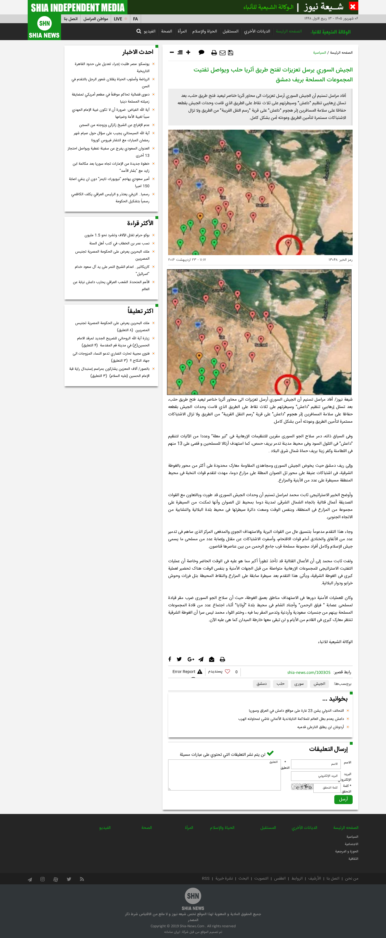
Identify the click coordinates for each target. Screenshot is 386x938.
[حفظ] (230, 53)
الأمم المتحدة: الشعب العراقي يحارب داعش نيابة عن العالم (111, 285)
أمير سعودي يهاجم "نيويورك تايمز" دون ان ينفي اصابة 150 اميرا (109, 182)
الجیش (319, 684)
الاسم (347, 762)
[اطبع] (214, 53)
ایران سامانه (172, 932)
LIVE (118, 19)
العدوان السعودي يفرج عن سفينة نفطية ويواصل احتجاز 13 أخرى (108, 152)
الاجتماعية (351, 844)
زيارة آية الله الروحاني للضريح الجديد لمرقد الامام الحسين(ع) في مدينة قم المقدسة (113, 342)
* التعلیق (285, 765)
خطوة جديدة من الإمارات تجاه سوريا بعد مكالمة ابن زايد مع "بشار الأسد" (111, 167)
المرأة (182, 31)
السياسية (319, 53)
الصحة (166, 31)
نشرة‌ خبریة (224, 878)
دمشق (262, 684)
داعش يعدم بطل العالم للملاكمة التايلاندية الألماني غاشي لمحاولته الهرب (291, 719)
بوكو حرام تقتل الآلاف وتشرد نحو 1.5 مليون (116, 235)
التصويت (261, 878)
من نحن (351, 878)
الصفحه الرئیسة (289, 31)
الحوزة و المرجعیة (346, 851)
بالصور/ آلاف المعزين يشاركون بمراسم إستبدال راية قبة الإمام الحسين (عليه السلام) (109, 372)
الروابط (297, 878)
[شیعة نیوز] (193, 7)
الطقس (280, 878)
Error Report (183, 671)
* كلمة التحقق (346, 788)
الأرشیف (314, 878)
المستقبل (230, 31)
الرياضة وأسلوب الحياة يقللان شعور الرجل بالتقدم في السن (110, 83)
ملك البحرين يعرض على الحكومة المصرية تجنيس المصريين (112, 255)
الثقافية (353, 859)
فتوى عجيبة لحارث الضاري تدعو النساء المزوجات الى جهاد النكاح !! (111, 357)
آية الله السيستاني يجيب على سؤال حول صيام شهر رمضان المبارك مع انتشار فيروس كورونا (111, 137)
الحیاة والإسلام (204, 31)
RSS (206, 878)
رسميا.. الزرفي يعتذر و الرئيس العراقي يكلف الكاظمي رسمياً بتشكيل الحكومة (110, 198)
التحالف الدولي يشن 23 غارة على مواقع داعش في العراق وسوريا (296, 711)
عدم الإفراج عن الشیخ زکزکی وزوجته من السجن (114, 125)
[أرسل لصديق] (222, 53)
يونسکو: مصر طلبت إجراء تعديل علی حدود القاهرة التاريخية (112, 67)
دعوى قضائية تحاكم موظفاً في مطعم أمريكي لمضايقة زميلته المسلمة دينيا (110, 98)
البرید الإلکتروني (344, 777)
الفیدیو (149, 31)
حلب (281, 684)
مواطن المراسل (95, 19)
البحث (243, 878)
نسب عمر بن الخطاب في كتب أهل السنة (119, 243)
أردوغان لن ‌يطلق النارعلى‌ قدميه (320, 727)
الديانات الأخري (257, 31)
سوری (299, 684)
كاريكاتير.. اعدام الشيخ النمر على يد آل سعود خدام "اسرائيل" (112, 270)
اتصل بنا (70, 19)
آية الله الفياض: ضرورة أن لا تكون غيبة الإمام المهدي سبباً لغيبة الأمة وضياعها (110, 113)
